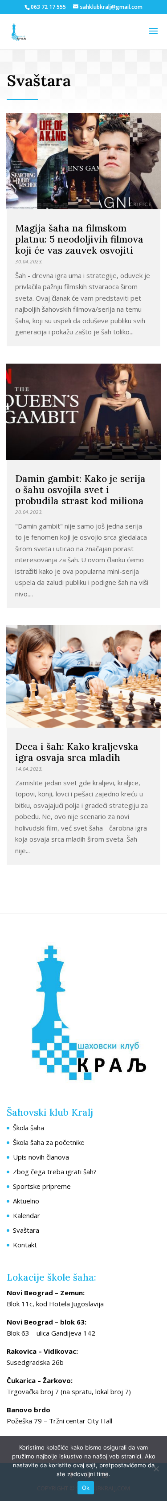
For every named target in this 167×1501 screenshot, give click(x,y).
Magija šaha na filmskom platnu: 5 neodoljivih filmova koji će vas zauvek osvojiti (79, 239)
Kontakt (25, 1244)
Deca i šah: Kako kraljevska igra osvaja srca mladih (76, 752)
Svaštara (26, 1230)
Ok (86, 1487)
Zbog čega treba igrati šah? (55, 1171)
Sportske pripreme (42, 1186)
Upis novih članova (41, 1156)
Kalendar (26, 1215)
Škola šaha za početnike (49, 1142)
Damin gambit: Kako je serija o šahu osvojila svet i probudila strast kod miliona (80, 490)
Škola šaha (28, 1127)
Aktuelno (26, 1200)
